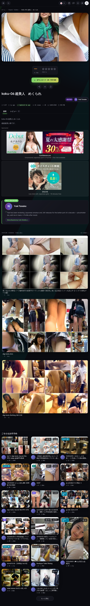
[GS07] (44, 472)
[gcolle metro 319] (73, 498)
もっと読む (44, 594)
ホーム (3, 10)
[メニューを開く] (3, 3)
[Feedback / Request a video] (72, 3)
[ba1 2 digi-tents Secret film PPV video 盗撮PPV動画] (15, 446)
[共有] (38, 86)
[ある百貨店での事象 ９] (73, 472)
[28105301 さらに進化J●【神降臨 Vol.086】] (15, 473)
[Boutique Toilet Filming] (44, 552)
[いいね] (44, 86)
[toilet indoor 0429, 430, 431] (15, 576)
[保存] (50, 86)
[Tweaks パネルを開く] (81, 3)
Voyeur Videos (13, 10)
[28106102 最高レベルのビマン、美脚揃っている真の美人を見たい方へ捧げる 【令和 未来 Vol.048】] (44, 526)
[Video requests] (68, 3)
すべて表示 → (83, 232)
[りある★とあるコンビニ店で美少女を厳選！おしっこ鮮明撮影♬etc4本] (44, 577)
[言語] (62, 3)
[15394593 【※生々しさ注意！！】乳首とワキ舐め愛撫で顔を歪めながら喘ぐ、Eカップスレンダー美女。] (73, 446)
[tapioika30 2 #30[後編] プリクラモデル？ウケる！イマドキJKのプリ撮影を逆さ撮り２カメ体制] (15, 526)
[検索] (8, 3)
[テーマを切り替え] (77, 3)
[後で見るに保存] (26, 436)
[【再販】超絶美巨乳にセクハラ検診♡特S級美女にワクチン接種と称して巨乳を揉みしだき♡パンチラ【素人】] (44, 446)
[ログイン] (86, 3)
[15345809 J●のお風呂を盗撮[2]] (73, 538)
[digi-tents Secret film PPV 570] (15, 498)
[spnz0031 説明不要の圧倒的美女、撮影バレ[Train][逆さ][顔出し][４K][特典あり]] (44, 499)
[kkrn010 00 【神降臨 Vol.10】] (15, 552)
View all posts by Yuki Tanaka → (17, 219)
